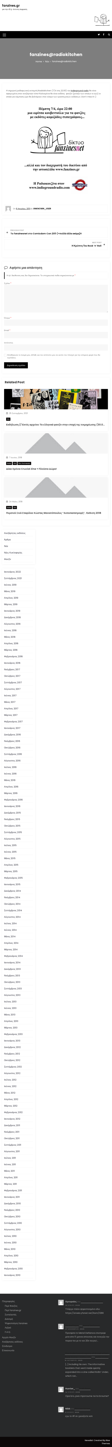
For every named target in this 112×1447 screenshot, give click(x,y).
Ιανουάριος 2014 (12, 962)
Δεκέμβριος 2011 (12, 1125)
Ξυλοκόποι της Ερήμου (92, 1301)
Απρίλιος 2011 (11, 1177)
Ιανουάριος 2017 (12, 728)
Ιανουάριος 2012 (12, 1118)
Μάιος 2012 (9, 1092)
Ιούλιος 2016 (10, 767)
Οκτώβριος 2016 (12, 747)
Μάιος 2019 (9, 591)
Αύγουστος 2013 (12, 995)
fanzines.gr (11, 6)
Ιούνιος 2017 (10, 695)
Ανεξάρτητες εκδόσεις (15, 533)
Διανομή (9, 1319)
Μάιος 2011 (9, 1171)
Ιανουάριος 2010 (12, 1275)
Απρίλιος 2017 (11, 708)
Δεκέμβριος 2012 (12, 1047)
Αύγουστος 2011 (12, 1151)
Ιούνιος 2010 (10, 1242)
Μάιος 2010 (9, 1249)
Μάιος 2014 (10, 936)
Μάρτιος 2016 (10, 793)
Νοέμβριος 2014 (12, 897)
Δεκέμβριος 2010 (12, 1203)
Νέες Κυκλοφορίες (24, 463)
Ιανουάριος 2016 (12, 806)
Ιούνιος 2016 (10, 773)
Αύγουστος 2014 (12, 917)
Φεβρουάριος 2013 (13, 1034)
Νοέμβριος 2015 (12, 819)
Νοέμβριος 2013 (12, 975)
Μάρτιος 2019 (10, 604)
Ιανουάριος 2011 (12, 1197)
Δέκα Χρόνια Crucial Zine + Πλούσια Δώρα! (31, 469)
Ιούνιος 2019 (10, 584)
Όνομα (7, 318)
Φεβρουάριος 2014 (13, 956)
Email (7, 330)
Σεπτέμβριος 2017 (13, 682)
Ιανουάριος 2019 (12, 610)
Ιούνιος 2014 (10, 930)
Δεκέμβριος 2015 (12, 812)
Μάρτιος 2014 (11, 949)
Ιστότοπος (8, 343)
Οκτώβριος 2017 (12, 676)
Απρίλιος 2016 (11, 786)
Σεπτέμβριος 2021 (13, 578)
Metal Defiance (91, 1325)
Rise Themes (106, 1442)
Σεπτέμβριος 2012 (13, 1066)
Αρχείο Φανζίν (9, 1337)
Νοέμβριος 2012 (12, 1053)
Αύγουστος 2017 (12, 689)
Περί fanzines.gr (13, 1310)
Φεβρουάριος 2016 (13, 799)
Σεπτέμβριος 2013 (13, 988)
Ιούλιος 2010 (10, 1236)
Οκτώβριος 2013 (12, 982)
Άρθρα (9, 463)
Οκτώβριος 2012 (12, 1060)
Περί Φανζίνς (11, 1306)
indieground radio (80, 90)
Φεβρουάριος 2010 (13, 1268)
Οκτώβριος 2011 (12, 1138)
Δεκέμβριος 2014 (12, 890)
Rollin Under (101, 1357)
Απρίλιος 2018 (11, 643)
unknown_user (42, 208)
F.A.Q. (8, 1332)
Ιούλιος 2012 (10, 1079)
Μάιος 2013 (9, 1014)
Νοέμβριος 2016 (12, 741)
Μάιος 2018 (9, 636)
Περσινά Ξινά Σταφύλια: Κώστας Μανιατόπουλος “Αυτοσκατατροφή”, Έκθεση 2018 (53, 513)
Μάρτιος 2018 (10, 650)
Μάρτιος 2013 (10, 1027)
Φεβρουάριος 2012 (13, 1112)
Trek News (85, 1388)
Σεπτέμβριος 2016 (13, 754)
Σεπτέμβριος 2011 (12, 1144)
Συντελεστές (11, 1314)
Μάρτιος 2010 (10, 1262)
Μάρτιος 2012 (10, 1105)
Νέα (8, 419)
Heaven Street (82, 1408)
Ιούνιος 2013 (10, 1008)
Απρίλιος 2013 (11, 1021)
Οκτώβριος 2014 (12, 904)
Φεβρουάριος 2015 (13, 877)
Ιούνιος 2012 (10, 1086)
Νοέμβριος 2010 (12, 1210)
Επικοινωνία (8, 1350)
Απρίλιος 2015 (11, 864)
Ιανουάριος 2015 (12, 884)
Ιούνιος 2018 (10, 630)
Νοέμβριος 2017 (12, 669)
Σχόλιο (7, 283)
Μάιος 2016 (9, 780)
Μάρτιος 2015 (10, 871)
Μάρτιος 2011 (10, 1184)
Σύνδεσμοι (7, 1346)
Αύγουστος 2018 (12, 623)
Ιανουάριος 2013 (12, 1040)
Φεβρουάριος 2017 (13, 721)
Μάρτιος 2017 (10, 715)
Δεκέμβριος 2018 (12, 617)
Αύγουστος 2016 (12, 760)
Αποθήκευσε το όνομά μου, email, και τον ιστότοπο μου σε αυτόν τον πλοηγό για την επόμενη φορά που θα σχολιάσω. (53, 356)
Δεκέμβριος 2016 (12, 734)
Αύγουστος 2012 (12, 1073)
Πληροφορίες (8, 1301)
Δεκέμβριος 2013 (12, 969)
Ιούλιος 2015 (10, 845)
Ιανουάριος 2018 (12, 663)
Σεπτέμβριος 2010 (13, 1223)
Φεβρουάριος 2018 (13, 656)
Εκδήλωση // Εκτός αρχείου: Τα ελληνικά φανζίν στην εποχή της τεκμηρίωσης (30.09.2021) (59, 424)
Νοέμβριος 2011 (11, 1131)
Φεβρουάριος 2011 (13, 1190)
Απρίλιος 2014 (11, 943)
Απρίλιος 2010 (11, 1255)
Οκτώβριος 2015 (12, 825)
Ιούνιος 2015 (10, 851)
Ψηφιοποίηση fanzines (16, 1323)
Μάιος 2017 (9, 702)
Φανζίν (7, 559)
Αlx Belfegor (72, 1325)
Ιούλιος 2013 (10, 1001)
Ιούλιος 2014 (10, 923)
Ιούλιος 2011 (10, 1157)
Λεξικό (8, 1327)
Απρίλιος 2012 (11, 1099)
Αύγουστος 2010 (12, 1229)
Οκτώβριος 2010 (12, 1216)
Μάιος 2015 (9, 858)
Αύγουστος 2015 (12, 838)
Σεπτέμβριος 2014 (13, 910)
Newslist (89, 1440)
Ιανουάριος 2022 (12, 571)
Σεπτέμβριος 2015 (13, 832)
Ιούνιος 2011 (10, 1164)
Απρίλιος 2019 (11, 597)
